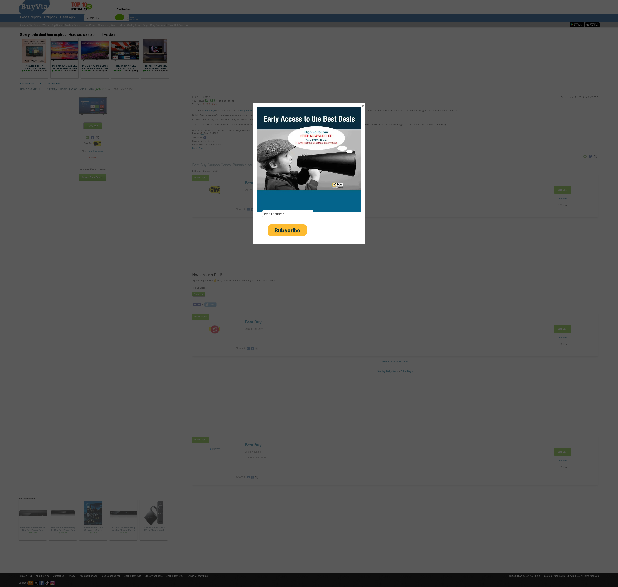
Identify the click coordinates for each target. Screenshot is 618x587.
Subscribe (287, 230)
